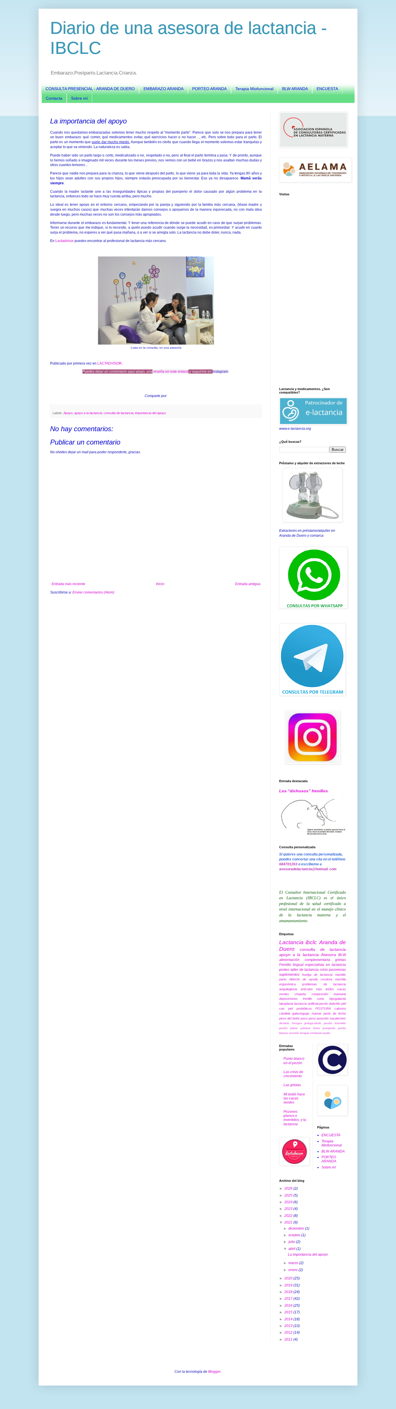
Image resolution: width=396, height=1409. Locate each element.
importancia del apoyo (150, 413)
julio (292, 1242)
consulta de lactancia (118, 413)
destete (284, 1023)
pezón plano (288, 1028)
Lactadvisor (65, 241)
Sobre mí (79, 98)
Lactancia (291, 942)
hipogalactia (337, 998)
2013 (288, 1326)
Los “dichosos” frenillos (303, 791)
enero (293, 1270)
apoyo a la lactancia (88, 413)
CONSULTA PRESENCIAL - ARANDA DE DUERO (90, 88)
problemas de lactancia (324, 984)
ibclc (311, 942)
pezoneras (337, 970)
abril (292, 1249)
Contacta (54, 98)
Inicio (160, 584)
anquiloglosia (288, 989)
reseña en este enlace (170, 371)
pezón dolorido (329, 1003)
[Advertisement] (312, 291)
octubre (294, 1235)
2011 (288, 1339)
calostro (340, 1008)
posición (322, 1018)
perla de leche (335, 1013)
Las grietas (292, 1085)
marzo (293, 1263)
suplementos (289, 975)
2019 (288, 1285)
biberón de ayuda (303, 979)
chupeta (300, 994)
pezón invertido (335, 1023)
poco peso (308, 1018)
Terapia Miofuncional (254, 88)
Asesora (328, 954)
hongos (297, 1023)
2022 (288, 1216)
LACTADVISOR (109, 363)
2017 (288, 1299)
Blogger (214, 1372)
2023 (288, 1209)
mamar (316, 1013)
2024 (288, 1202)
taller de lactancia (304, 970)
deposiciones (288, 998)
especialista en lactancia (325, 965)
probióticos (304, 1008)
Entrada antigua (247, 584)
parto (282, 979)
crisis (324, 970)
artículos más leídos (317, 989)
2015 (288, 1312)
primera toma (310, 1028)
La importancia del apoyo (308, 1255)
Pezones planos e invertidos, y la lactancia (295, 1118)
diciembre (296, 1228)
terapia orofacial (310, 1033)
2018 (288, 1292)
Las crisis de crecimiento (293, 1074)
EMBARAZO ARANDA (163, 88)
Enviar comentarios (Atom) (93, 592)
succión (294, 1033)
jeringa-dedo (312, 1023)
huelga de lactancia (317, 974)
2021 (288, 1222)
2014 (288, 1319)
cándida (284, 1013)
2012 (288, 1332)
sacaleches (338, 1018)
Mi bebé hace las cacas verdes (294, 1098)
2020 (288, 1278)
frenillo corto (313, 998)
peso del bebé (289, 1018)
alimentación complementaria (304, 960)
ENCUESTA (327, 88)
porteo (284, 970)
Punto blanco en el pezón (294, 1061)
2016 (288, 1306)
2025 (288, 1195)
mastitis (340, 974)
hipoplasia (286, 1003)
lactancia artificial (306, 1003)
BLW (342, 955)
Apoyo (67, 413)
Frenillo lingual (291, 965)
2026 (288, 1188)
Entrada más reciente (68, 584)
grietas (340, 960)
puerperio (329, 1028)
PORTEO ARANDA (209, 88)
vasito (326, 1033)
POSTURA (323, 1008)
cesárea (326, 979)
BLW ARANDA (295, 88)
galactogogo (300, 1013)
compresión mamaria (329, 994)
